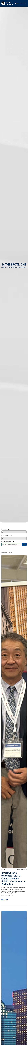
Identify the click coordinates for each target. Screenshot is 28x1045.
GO (24, 544)
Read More (4, 899)
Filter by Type (5, 529)
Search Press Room (7, 541)
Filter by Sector (6, 535)
